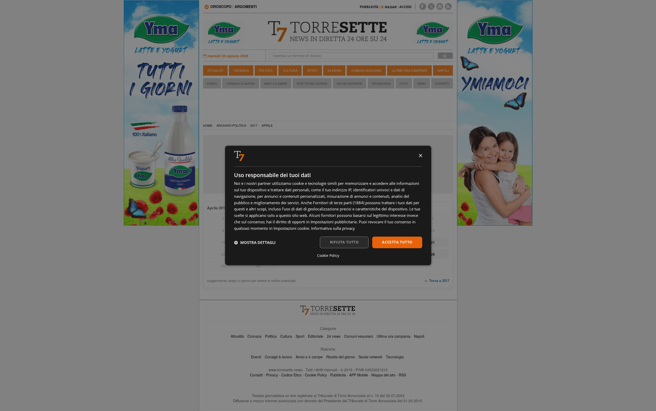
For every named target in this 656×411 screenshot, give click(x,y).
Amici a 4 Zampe (275, 83)
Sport (312, 70)
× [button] (420, 156)
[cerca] (445, 55)
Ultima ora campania (393, 336)
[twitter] (431, 6)
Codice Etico (291, 374)
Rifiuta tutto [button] (344, 242)
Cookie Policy (316, 374)
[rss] (448, 6)
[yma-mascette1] (432, 32)
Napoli (443, 70)
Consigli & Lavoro (240, 83)
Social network (370, 356)
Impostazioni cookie (291, 228)
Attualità (215, 70)
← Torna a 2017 (437, 280)
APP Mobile (358, 374)
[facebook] (422, 6)
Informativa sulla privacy (333, 228)
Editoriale (315, 336)
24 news (334, 336)
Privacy (272, 374)
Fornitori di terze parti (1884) (338, 202)
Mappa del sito (383, 374)
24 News (334, 70)
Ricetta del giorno (312, 83)
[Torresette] (328, 31)
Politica (266, 70)
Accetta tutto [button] (397, 242)
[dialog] (328, 205)
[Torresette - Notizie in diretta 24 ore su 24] (328, 310)
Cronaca (241, 70)
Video (421, 83)
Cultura (290, 70)
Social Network (349, 83)
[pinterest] (439, 6)
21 (433, 242)
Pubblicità (338, 374)
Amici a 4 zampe (309, 356)
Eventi (212, 83)
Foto (404, 83)
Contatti (442, 83)
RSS (402, 374)
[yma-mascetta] (223, 32)
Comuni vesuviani (358, 336)
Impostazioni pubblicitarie (334, 221)
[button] (255, 242)
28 (433, 254)
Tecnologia (381, 83)
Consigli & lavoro (278, 356)
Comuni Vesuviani (366, 70)
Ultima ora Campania (409, 70)
